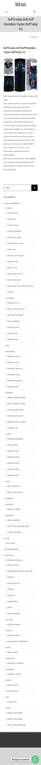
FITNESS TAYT (12, 702)
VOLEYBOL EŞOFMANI (15, 315)
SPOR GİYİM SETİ (12, 691)
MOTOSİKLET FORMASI (16, 663)
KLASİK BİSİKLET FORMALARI (18, 641)
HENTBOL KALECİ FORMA (17, 422)
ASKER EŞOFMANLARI (15, 439)
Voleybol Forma (13, 303)
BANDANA (9, 498)
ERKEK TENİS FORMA (15, 719)
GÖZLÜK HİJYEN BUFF (15, 492)
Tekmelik (11, 292)
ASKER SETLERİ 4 (14, 469)
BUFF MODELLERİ (14, 486)
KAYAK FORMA (13, 652)
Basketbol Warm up (15, 368)
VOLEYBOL (10, 298)
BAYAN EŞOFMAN (14, 520)
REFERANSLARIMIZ (11, 549)
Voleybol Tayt (13, 333)
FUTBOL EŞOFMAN (14, 532)
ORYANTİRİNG (12, 601)
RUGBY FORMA (13, 685)
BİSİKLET (9, 631)
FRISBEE (11, 589)
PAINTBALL (10, 669)
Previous (34, 37)
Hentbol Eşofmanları (15, 416)
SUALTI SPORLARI (14, 614)
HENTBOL (9, 393)
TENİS (8, 708)
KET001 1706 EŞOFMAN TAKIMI (18, 526)
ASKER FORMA (13, 445)
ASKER (8, 434)
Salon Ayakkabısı (14, 321)
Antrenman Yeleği (14, 237)
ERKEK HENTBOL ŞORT (16, 410)
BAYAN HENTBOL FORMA (16, 398)
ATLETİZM (9, 620)
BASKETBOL (10, 352)
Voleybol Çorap (13, 327)
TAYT (7, 697)
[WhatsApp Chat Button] (35, 759)
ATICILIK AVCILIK (13, 565)
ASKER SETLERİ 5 (14, 475)
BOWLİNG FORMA (14, 509)
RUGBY (8, 680)
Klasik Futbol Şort (14, 280)
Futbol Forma (13, 213)
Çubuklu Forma (13, 225)
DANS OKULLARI (13, 583)
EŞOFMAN (9, 515)
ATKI (7, 345)
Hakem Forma (13, 262)
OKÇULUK (11, 595)
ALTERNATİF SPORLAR (14, 560)
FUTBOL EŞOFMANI (14, 231)
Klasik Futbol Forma (15, 274)
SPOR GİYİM (9, 555)
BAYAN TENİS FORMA (15, 713)
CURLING (11, 577)
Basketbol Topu (13, 387)
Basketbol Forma (14, 356)
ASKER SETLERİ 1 (14, 451)
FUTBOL (9, 208)
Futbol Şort (12, 219)
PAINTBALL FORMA (14, 674)
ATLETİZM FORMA (14, 625)
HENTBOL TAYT (13, 428)
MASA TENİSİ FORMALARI (17, 725)
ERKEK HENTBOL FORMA (16, 404)
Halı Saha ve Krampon (16, 256)
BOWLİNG (9, 504)
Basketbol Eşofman (15, 381)
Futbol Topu (12, 249)
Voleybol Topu (13, 339)
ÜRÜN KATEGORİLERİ (12, 203)
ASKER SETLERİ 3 (14, 463)
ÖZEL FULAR (10, 543)
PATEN (10, 608)
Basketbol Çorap (14, 375)
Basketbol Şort (13, 362)
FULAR (7, 538)
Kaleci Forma (12, 268)
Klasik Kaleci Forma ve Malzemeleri (21, 286)
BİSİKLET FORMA (13, 635)
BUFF (8, 481)
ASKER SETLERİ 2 (14, 457)
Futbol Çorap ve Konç (16, 243)
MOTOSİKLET (10, 658)
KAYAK (8, 648)
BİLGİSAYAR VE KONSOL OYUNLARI (20, 571)
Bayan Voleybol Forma (16, 309)
